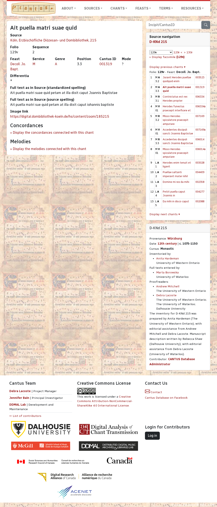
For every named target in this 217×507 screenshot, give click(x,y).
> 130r (188, 52)
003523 (199, 77)
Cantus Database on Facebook (166, 398)
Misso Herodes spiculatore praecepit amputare (175, 119)
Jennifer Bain (19, 398)
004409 (199, 172)
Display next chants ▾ (164, 214)
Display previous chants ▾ (167, 67)
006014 (199, 139)
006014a (200, 149)
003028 (199, 162)
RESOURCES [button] (191, 8)
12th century (167, 243)
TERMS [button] (164, 8)
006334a (200, 106)
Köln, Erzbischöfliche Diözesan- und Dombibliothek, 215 (53, 40)
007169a (200, 129)
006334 (199, 96)
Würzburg (174, 238)
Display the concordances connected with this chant (53, 133)
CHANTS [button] (117, 8)
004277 (199, 191)
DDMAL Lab (17, 404)
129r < (178, 52)
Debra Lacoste (166, 295)
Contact (156, 392)
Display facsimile (168, 57)
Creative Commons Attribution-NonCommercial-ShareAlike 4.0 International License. (104, 401)
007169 (199, 116)
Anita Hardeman (167, 258)
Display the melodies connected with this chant (49, 149)
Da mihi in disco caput (176, 201)
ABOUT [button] (67, 8)
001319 (105, 64)
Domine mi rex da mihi (176, 181)
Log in (152, 436)
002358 (199, 181)
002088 (199, 201)
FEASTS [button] (141, 8)
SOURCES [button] (92, 8)
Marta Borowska (167, 272)
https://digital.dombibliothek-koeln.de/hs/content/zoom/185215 (59, 116)
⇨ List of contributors (25, 416)
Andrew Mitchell (167, 286)
